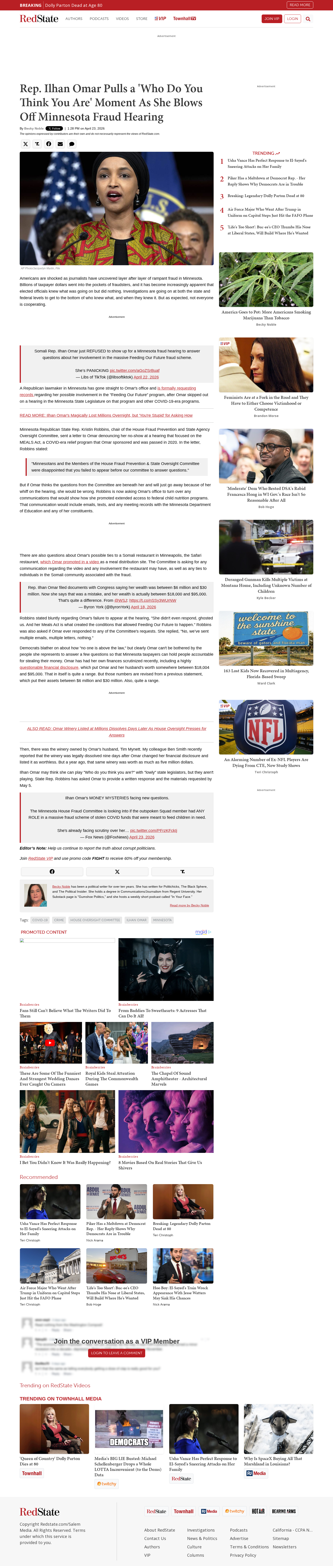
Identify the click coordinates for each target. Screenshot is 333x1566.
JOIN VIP (272, 19)
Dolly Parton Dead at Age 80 (73, 5)
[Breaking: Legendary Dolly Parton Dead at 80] (183, 1201)
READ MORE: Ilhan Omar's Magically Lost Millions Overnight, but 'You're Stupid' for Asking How (106, 415)
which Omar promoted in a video (70, 562)
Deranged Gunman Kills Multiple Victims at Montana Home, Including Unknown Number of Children (266, 585)
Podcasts (99, 19)
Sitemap (281, 1538)
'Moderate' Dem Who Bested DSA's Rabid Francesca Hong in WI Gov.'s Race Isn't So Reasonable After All (266, 494)
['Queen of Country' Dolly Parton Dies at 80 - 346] (54, 1429)
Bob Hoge (93, 1304)
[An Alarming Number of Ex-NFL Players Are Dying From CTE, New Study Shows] (266, 726)
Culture (194, 1546)
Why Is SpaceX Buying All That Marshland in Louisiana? (273, 1461)
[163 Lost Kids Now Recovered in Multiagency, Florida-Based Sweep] (266, 638)
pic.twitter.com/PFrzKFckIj (153, 830)
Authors (73, 19)
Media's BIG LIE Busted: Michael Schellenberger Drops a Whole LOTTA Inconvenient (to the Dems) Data (128, 1466)
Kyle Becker (266, 598)
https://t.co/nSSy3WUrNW (152, 600)
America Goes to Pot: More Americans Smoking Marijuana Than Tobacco (266, 315)
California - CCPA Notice (293, 1530)
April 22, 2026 (146, 377)
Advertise (239, 1538)
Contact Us (155, 1538)
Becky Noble (34, 128)
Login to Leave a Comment (116, 1353)
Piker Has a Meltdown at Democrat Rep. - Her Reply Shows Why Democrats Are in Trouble (116, 1228)
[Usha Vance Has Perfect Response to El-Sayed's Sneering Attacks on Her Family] (50, 1201)
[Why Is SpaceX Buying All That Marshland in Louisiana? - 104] (278, 1429)
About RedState (159, 1530)
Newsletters (285, 1546)
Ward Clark (266, 683)
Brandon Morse (266, 416)
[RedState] (39, 19)
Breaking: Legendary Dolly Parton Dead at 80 (181, 1226)
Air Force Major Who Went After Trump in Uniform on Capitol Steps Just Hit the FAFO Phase (50, 1293)
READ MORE (300, 5)
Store (141, 19)
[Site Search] (308, 18)
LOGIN (292, 19)
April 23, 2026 (141, 837)
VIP (147, 1555)
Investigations (201, 1530)
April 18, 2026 (143, 607)
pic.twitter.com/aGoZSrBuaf (134, 370)
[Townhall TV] (185, 19)
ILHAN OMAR (137, 920)
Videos (122, 19)
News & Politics (202, 1538)
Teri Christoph (30, 1240)
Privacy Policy (243, 1555)
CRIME (59, 920)
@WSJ (120, 600)
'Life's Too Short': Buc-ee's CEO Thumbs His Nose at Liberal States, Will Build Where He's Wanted (115, 1293)
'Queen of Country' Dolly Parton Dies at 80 (50, 1461)
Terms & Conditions (249, 1546)
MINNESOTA (162, 920)
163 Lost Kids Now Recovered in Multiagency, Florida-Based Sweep (266, 673)
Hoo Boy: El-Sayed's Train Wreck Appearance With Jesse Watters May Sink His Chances (180, 1293)
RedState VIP (40, 858)
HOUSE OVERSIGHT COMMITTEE (95, 920)
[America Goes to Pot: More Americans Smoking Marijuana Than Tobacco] (266, 279)
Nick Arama (94, 1240)
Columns (195, 1555)
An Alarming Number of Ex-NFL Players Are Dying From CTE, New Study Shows (266, 762)
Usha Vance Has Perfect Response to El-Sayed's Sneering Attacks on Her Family (48, 1228)
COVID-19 (40, 920)
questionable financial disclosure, (50, 667)
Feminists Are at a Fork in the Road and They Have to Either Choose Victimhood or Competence (266, 403)
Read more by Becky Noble (189, 905)
